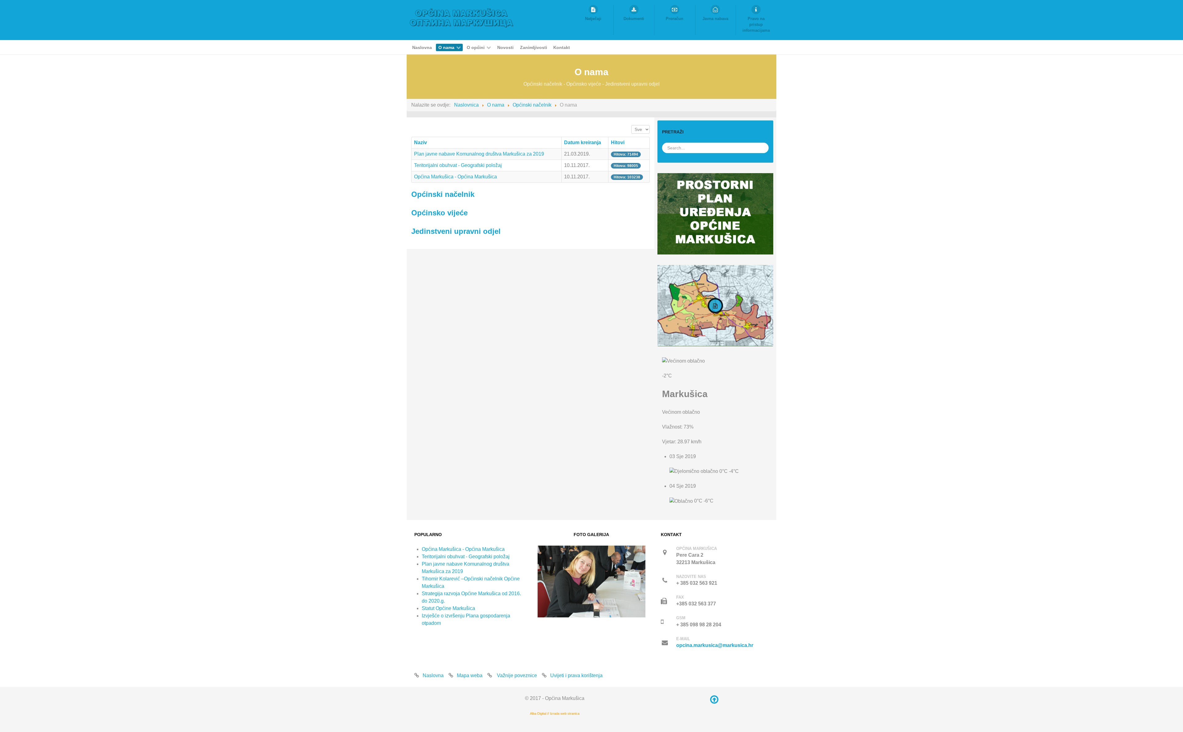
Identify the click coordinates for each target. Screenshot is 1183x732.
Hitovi (617, 142)
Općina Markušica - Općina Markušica (455, 176)
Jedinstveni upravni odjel (456, 231)
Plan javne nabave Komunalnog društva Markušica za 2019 (479, 154)
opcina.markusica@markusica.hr (714, 645)
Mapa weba (469, 675)
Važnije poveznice (516, 675)
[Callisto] (462, 17)
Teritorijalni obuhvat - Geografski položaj (458, 165)
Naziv (420, 142)
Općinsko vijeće (439, 213)
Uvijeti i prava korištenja (576, 675)
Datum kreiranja (582, 142)
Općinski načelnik (442, 194)
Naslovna (433, 675)
